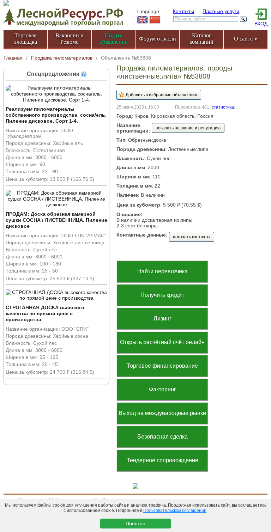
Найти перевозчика (162, 271)
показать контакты (191, 236)
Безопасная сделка (162, 437)
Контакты (183, 11)
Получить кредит (162, 295)
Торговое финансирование (162, 366)
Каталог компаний (201, 38)
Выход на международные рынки (162, 413)
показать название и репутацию (188, 128)
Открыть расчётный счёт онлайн (162, 342)
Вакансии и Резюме (69, 38)
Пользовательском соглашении (174, 510)
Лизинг (162, 319)
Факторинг (162, 389)
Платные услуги (221, 11)
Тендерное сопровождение (162, 460)
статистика (223, 107)
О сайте (246, 39)
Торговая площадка (25, 38)
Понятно (135, 523)
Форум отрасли (157, 39)
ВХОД (260, 23)
